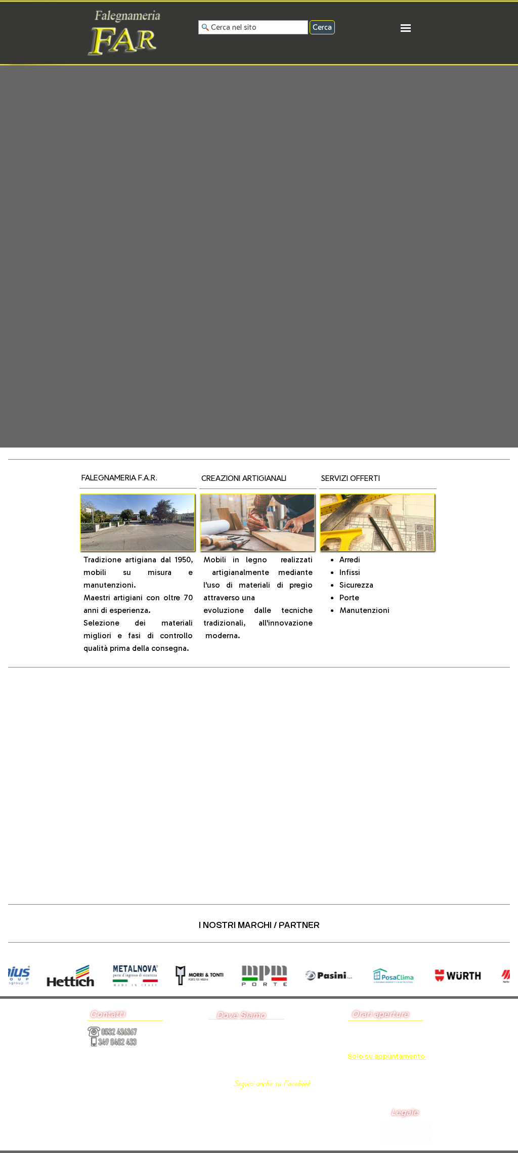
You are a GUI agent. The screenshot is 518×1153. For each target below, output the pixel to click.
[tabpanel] (138, 480)
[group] (259, 976)
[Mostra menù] (405, 27)
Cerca (322, 26)
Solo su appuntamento (386, 1056)
